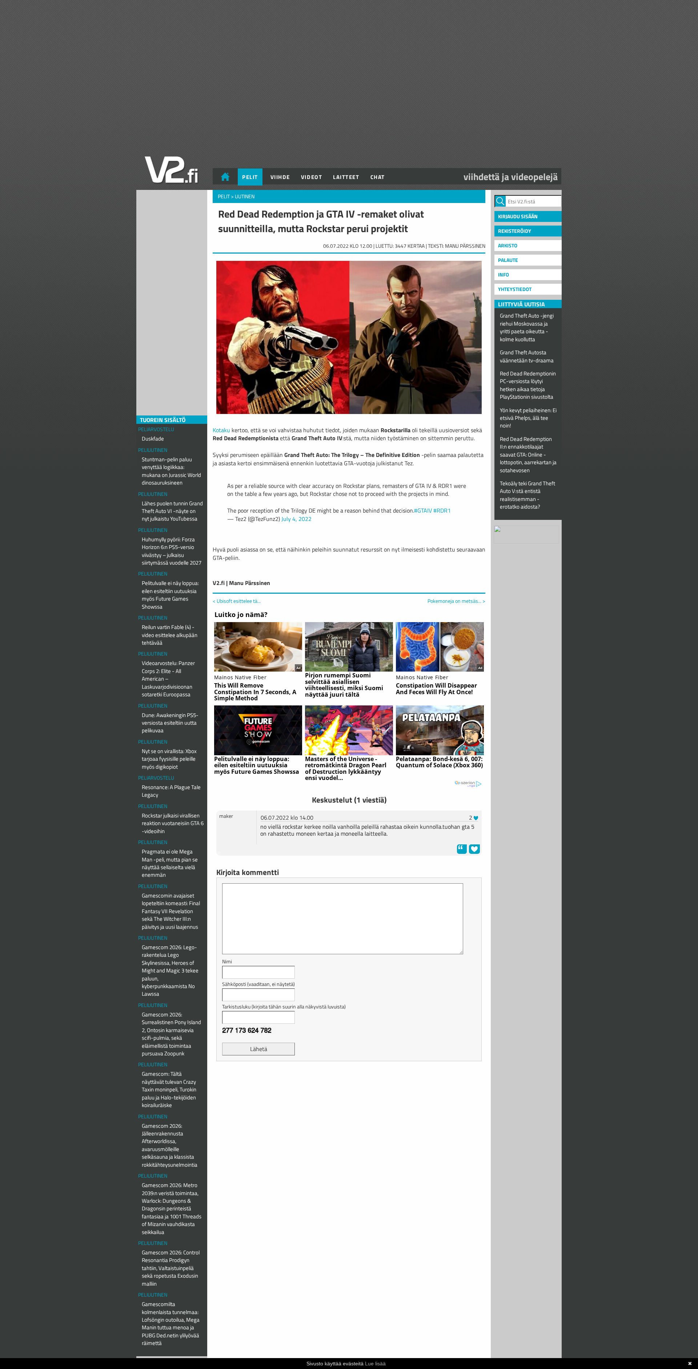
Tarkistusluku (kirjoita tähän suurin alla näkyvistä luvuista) (284, 1006)
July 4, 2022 (296, 518)
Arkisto (507, 245)
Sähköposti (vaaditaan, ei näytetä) (258, 984)
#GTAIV (423, 510)
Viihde (280, 177)
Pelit (250, 177)
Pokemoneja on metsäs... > (456, 601)
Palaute (508, 260)
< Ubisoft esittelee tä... (237, 601)
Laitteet (346, 177)
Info (503, 274)
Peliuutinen (152, 450)
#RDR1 (442, 510)
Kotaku (221, 430)
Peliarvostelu (156, 429)
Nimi (227, 961)
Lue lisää (375, 1363)
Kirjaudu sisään (518, 216)
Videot (311, 177)
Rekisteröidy (514, 231)
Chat (377, 177)
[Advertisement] (349, 1085)
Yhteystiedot (514, 289)
